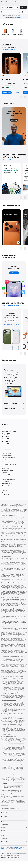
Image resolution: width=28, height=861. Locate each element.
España (2, 851)
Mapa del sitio (11, 859)
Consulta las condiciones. (14, 515)
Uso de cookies (14, 855)
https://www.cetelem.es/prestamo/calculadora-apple (12, 618)
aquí (18, 797)
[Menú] (26, 12)
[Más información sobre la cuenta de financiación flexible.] (11, 178)
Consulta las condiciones (15, 808)
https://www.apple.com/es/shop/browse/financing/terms (12, 526)
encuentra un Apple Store (16, 847)
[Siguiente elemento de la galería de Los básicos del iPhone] (25, 353)
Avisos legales (4, 859)
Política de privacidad (5, 855)
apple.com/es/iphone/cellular (8, 772)
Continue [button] (23, 7)
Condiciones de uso (5, 857)
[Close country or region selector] (26, 2)
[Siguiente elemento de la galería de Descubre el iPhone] (25, 248)
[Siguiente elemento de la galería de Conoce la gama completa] (25, 97)
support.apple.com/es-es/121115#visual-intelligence (13, 718)
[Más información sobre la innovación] (11, 227)
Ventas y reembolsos (15, 857)
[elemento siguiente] (25, 33)
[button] (10, 7)
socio (15, 667)
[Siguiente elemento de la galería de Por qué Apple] (25, 197)
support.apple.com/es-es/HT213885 (16, 743)
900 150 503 (18, 848)
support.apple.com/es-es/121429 (15, 722)
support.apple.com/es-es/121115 (9, 700)
